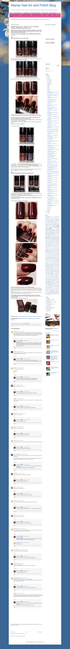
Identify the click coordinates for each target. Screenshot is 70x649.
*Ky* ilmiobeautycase (17, 549)
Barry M (56, 220)
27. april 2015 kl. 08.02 (25, 601)
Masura (53, 263)
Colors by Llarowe (48, 230)
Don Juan (56, 235)
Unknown (15, 331)
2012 (47, 211)
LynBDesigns (57, 259)
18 (14, 324)
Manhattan (57, 262)
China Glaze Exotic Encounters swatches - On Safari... (51, 156)
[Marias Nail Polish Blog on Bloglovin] (50, 39)
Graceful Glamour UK (17, 454)
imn (54, 293)
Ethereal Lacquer (47, 240)
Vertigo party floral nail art (51, 107)
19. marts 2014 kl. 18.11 (20, 398)
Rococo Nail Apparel (48, 284)
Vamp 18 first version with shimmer (27, 316)
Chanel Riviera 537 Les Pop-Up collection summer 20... (52, 147)
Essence (51, 239)
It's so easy (54, 252)
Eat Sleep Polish (52, 236)
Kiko (57, 254)
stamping (47, 300)
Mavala (57, 263)
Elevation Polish (49, 237)
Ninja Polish (55, 270)
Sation (49, 285)
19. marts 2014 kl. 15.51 (26, 340)
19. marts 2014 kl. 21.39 (19, 440)
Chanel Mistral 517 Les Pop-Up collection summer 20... (51, 152)
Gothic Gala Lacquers (55, 247)
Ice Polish (50, 250)
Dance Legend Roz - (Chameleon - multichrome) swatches (52, 167)
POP (46, 274)
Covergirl (50, 231)
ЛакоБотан (15, 473)
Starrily (57, 289)
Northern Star (50, 271)
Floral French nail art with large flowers (53, 130)
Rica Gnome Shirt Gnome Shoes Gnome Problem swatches (54, 368)
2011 (47, 212)
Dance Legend (56, 232)
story (31, 324)
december (48, 79)
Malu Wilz (49, 262)
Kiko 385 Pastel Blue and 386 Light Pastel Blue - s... (52, 109)
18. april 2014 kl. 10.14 (25, 586)
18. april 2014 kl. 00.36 (23, 577)
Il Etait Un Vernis (55, 250)
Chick (54, 227)
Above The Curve (52, 216)
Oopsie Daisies (47, 273)
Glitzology (54, 246)
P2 (57, 273)
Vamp (12, 325)
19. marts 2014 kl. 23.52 (24, 454)
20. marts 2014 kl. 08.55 (26, 464)
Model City (54, 265)
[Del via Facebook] (27, 323)
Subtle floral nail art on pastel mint (52, 164)
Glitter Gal (57, 245)
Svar (14, 336)
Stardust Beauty (51, 289)
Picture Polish (53, 276)
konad (57, 293)
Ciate (56, 228)
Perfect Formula (55, 275)
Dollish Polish (52, 235)
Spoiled (53, 288)
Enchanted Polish (52, 238)
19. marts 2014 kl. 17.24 (20, 367)
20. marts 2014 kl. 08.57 (26, 493)
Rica (52, 283)
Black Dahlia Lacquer (52, 222)
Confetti (46, 231)
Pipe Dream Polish (51, 277)
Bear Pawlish (47, 221)
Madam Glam (47, 261)
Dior (47, 235)
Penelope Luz (50, 275)
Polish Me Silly (56, 278)
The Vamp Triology (38, 324)
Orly (51, 273)
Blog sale (44, 14)
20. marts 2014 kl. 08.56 (20, 515)
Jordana (46, 254)
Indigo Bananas (54, 251)
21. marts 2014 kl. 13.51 (23, 528)
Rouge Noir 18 (17, 316)
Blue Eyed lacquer (48, 223)
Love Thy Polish (52, 259)
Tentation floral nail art (50, 139)
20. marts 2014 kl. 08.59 (26, 521)
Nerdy (26, 324)
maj (47, 88)
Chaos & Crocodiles (48, 227)
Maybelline (46, 264)
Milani (53, 264)
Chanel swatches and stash (15, 14)
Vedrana (15, 351)
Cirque (46, 229)
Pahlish (49, 274)
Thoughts (47, 309)
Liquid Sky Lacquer (55, 258)
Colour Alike (56, 230)
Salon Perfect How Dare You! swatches (53, 172)
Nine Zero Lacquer (49, 270)
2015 (47, 77)
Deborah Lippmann (55, 233)
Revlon (49, 283)
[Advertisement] (26, 628)
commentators (55, 330)
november (48, 80)
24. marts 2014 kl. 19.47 (20, 563)
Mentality (50, 264)
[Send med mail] (24, 323)
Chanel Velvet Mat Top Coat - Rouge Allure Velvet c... (52, 196)
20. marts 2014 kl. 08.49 (26, 391)
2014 (47, 78)
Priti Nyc (50, 281)
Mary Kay (48, 263)
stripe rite (46, 294)
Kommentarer (49, 71)
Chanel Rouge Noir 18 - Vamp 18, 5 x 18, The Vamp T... (52, 138)
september (48, 83)
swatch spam (48, 306)
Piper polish (56, 277)
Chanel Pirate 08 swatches (51, 197)
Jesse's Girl (49, 253)
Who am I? (49, 14)
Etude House (53, 240)
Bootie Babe (53, 223)
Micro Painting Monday (49, 307)
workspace (47, 310)
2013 (47, 210)
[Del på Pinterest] (28, 323)
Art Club (55, 219)
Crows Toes (53, 231)
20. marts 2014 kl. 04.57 (20, 500)
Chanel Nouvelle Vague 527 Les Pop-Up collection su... (52, 145)
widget (58, 330)
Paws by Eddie (54, 274)
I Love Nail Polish (53, 249)
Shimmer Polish (53, 286)
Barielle (53, 220)
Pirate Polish (47, 278)
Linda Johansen (48, 258)
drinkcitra (15, 515)
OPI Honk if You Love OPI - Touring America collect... (52, 132)
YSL (47, 293)
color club (50, 293)
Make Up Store (52, 261)
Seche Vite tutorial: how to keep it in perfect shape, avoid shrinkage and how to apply (55, 351)
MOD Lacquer (55, 260)
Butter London (53, 224)
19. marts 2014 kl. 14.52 (20, 331)
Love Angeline (47, 259)
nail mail (47, 305)
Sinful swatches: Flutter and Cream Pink (53, 94)
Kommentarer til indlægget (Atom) (20, 633)
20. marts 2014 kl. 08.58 (26, 507)
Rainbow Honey (51, 282)
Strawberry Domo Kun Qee (55, 361)
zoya (49, 294)
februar (48, 207)
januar (48, 208)
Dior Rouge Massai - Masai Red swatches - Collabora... (52, 100)
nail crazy (15, 563)
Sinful (57, 286)
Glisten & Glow (52, 245)
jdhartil (15, 440)
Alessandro (46, 218)
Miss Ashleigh (50, 265)
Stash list (11, 16)
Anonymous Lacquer (53, 218)
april (48, 89)
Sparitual (50, 288)
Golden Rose (50, 247)
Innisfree (46, 252)
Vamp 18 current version (37, 316)
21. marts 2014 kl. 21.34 (24, 549)
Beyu (53, 221)
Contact (54, 14)
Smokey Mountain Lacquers (54, 287)
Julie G (50, 254)
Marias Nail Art (16, 323)
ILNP (46, 250)
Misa (46, 265)
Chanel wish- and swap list (25, 14)
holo (47, 298)
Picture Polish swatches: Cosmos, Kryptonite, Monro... (52, 205)
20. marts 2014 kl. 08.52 (26, 406)
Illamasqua (47, 251)
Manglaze (53, 262)
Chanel (21, 324)
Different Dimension (51, 234)
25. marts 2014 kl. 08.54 (26, 570)
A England (47, 216)
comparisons (23, 324)
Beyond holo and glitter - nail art (51, 183)
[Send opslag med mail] (23, 323)
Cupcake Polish (49, 232)
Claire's (50, 229)
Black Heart (57, 222)
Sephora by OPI (54, 285)
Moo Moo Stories (48, 308)
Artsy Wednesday (17, 324)
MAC (51, 260)
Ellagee (54, 237)
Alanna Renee (56, 217)
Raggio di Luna (16, 413)
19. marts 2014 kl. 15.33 (20, 351)
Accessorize (50, 217)
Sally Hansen (54, 284)
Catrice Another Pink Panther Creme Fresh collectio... (52, 191)
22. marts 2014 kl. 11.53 (26, 536)
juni (47, 87)
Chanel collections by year (36, 14)
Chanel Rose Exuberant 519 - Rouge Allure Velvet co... (52, 199)
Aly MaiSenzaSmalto (17, 577)
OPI (50, 272)
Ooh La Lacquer (55, 272)
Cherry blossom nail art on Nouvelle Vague (55, 372)
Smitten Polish (47, 287)
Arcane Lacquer (50, 219)
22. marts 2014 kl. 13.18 (25, 542)
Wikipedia (23, 123)
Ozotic (55, 273)
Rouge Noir (29, 324)
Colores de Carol (55, 229)
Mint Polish (56, 264)
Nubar (54, 271)
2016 (47, 75)
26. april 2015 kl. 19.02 (20, 593)
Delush (46, 234)
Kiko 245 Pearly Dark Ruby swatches (52, 165)
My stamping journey (49, 304)
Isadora (50, 252)
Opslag (48, 69)
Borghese (58, 223)
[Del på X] (26, 323)
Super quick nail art (50, 103)
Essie (56, 239)
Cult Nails (57, 231)
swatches (34, 324)
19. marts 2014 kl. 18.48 (22, 413)
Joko (57, 253)
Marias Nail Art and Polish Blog (33, 5)
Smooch (46, 288)
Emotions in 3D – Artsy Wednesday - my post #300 (55, 335)
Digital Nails (57, 234)
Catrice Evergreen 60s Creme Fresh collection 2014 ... (52, 189)
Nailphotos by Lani (16, 528)
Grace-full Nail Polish (48, 248)
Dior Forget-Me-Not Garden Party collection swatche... (52, 154)
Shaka (48, 286)
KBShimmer (53, 254)
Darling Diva (49, 233)
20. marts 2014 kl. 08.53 (26, 419)
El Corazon (57, 236)
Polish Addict (51, 278)
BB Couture (49, 220)
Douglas (46, 236)
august (48, 84)
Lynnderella (47, 260)
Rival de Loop (56, 283)
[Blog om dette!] (25, 323)
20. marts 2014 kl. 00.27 (20, 473)
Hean (54, 248)
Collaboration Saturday (49, 299)
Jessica (54, 253)
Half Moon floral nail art (50, 157)
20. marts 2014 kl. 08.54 (26, 447)
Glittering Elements (49, 246)
